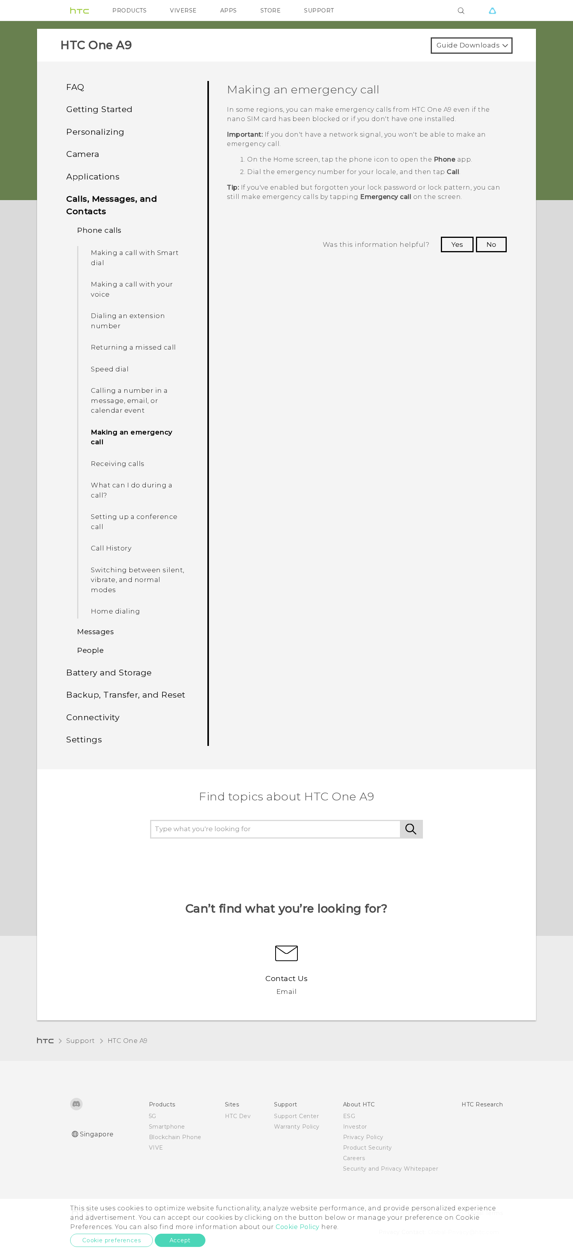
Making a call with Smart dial (135, 258)
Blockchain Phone (175, 1137)
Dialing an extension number (128, 321)
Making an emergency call (132, 437)
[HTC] (79, 10)
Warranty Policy (297, 1126)
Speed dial (110, 369)
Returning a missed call (133, 347)
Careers (354, 1158)
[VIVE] (492, 10)
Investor (355, 1126)
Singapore (97, 1134)
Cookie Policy (298, 1227)
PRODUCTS (129, 10)
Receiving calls (118, 464)
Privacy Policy (363, 1137)
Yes (457, 244)
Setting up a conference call (134, 522)
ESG (349, 1116)
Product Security (367, 1147)
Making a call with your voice (132, 289)
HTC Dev (238, 1116)
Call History (111, 548)
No (491, 244)
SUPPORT (319, 10)
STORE (270, 10)
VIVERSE (183, 10)
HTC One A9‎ (128, 1041)
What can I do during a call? (131, 490)
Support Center (296, 1116)
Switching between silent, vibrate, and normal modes (137, 580)
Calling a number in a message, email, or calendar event (129, 400)
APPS (228, 10)
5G (152, 1116)
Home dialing (115, 611)
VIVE (156, 1147)
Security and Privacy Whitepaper (391, 1168)
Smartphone (167, 1126)
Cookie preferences (111, 1240)
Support (80, 1041)
